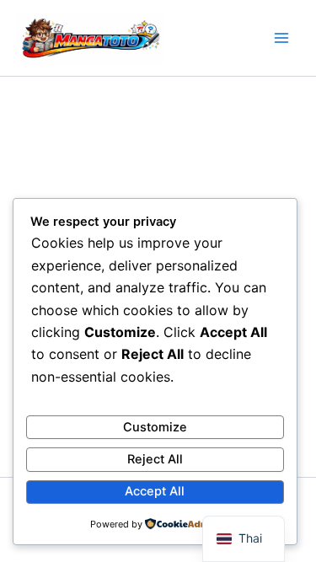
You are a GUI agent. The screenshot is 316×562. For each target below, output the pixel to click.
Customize (155, 427)
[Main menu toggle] (281, 38)
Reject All (155, 459)
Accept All (155, 491)
